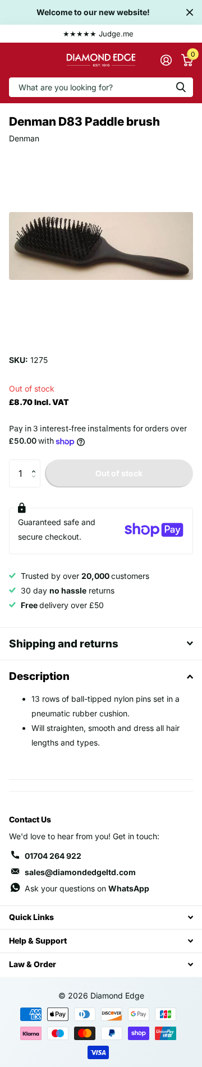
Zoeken (180, 87)
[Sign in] (166, 60)
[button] (36, 463)
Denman (24, 138)
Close (189, 12)
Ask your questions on (87, 888)
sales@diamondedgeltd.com (80, 872)
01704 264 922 (53, 856)
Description (39, 676)
